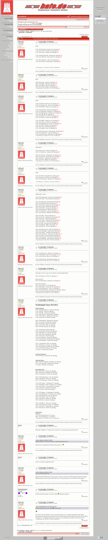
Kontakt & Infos (9, 52)
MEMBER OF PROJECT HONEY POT (54, 537)
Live (12, 43)
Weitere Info (100, 10)
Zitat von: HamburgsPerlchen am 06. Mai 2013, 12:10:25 (46, 506)
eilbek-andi (20, 41)
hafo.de (27, 31)
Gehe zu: (77, 533)
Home (11, 15)
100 (28, 36)
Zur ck (11, 61)
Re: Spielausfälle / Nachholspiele (46, 41)
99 (26, 36)
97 (23, 36)
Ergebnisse (10, 20)
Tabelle (11, 21)
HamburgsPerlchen (22, 489)
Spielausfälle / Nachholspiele (25, 32)
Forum (11, 42)
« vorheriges (81, 34)
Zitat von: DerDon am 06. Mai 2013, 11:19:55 (44, 472)
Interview (10, 44)
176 (31, 36)
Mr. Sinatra (43, 31)
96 (22, 36)
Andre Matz (49, 31)
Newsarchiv (10, 48)
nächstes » (87, 34)
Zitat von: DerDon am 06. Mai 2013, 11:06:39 (44, 440)
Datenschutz (10, 53)
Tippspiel (10, 46)
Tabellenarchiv (9, 49)
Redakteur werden (8, 55)
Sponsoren (10, 57)
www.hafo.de (22, 31)
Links (11, 58)
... (21, 36)
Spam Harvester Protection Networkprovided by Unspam (53, 538)
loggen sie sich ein (24, 22)
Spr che (11, 47)
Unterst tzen (10, 56)
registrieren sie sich (34, 22)
